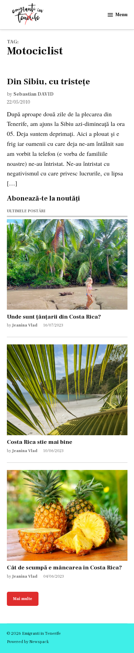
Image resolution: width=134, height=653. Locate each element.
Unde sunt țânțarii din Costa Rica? (54, 317)
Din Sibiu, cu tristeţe (48, 81)
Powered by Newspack (28, 641)
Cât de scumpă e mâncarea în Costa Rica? (64, 567)
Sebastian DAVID (33, 94)
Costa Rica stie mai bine (39, 442)
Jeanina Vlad (24, 325)
